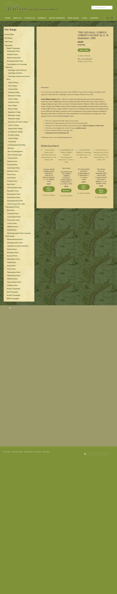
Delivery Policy (38, 451)
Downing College (14, 92)
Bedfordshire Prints (13, 51)
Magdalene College (14, 112)
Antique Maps (9, 34)
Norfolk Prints (11, 230)
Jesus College (12, 105)
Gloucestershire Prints (14, 187)
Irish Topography (12, 292)
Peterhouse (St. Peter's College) (18, 122)
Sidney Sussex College (15, 128)
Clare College (12, 86)
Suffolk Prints (11, 262)
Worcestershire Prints (14, 282)
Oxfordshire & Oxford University (17, 246)
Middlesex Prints (12, 226)
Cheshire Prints (12, 161)
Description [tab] (45, 87)
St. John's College (13, 135)
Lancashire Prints (12, 213)
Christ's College (13, 82)
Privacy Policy (7, 451)
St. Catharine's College (15, 132)
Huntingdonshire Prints (15, 201)
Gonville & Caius (13, 102)
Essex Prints (11, 184)
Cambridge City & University (17, 70)
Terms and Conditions (17, 451)
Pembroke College (14, 118)
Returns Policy (46, 451)
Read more (66, 190)
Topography (8, 45)
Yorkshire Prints (12, 285)
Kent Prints (11, 210)
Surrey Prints (11, 265)
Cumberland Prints (13, 168)
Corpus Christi (13, 89)
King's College (12, 109)
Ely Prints (11, 148)
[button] (84, 56)
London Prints (12, 223)
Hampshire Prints (13, 191)
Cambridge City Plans (15, 73)
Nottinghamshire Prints (15, 243)
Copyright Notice (28, 451)
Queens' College (13, 125)
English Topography (13, 48)
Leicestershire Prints (13, 217)
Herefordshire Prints (13, 194)
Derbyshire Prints (12, 171)
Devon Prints (11, 174)
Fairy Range (8, 38)
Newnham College (14, 115)
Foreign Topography (13, 288)
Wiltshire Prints (12, 279)
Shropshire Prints (12, 252)
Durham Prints (12, 181)
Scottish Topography (13, 295)
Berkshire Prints (12, 54)
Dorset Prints (11, 178)
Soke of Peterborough (15, 155)
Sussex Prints (11, 269)
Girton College (13, 99)
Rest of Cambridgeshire (15, 151)
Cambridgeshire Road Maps (17, 145)
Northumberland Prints (15, 239)
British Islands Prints (14, 58)
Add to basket (84, 50)
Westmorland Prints (13, 275)
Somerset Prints (12, 256)
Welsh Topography (13, 298)
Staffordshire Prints (13, 259)
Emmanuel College (14, 95)
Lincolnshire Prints (13, 220)
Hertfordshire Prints (13, 197)
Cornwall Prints (12, 164)
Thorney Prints (13, 158)
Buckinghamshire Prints (15, 61)
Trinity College (13, 138)
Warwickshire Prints (13, 272)
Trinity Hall (12, 141)
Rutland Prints (12, 249)
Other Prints (9, 42)
